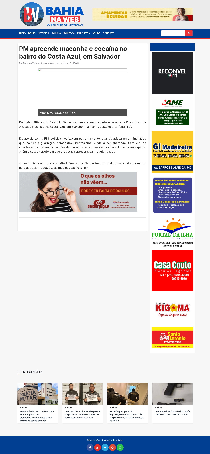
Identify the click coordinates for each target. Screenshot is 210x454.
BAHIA (31, 33)
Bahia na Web (30, 63)
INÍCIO (22, 33)
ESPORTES (83, 33)
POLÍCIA (56, 33)
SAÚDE (96, 33)
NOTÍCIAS (43, 33)
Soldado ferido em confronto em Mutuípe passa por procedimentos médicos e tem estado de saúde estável (37, 416)
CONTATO (109, 33)
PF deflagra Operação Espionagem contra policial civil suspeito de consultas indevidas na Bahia (127, 416)
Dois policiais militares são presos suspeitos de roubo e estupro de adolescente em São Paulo (82, 414)
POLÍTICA (69, 33)
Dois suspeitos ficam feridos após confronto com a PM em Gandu (172, 413)
